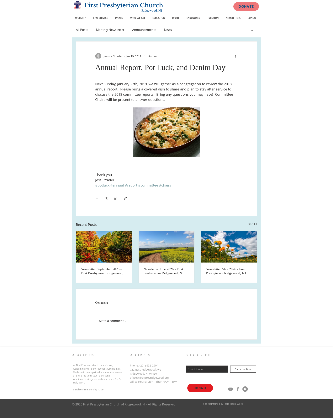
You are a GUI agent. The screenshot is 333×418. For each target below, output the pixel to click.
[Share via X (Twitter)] (106, 198)
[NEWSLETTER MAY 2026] (229, 247)
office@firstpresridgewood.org (149, 377)
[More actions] (235, 56)
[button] (252, 29)
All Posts (82, 30)
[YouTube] (230, 389)
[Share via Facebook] (97, 198)
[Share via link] (125, 198)
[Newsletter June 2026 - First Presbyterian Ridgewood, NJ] (166, 247)
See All (252, 224)
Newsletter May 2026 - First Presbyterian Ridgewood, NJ (226, 271)
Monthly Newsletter (110, 30)
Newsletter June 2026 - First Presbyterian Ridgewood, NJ (163, 271)
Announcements (144, 30)
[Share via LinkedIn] (116, 198)
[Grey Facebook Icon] (237, 389)
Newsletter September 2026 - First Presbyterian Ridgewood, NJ (102, 271)
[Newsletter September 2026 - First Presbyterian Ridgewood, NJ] (104, 247)
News (168, 30)
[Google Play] (245, 389)
